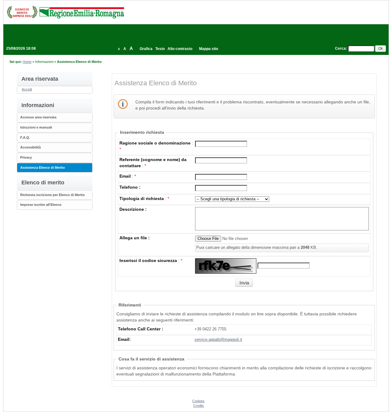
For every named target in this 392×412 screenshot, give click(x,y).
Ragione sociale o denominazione (154, 143)
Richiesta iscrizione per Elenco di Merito (52, 195)
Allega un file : (134, 237)
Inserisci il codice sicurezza (148, 260)
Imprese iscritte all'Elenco (41, 204)
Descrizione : (133, 209)
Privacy (26, 157)
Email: (124, 339)
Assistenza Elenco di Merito (42, 167)
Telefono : (130, 187)
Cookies (198, 401)
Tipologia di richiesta (141, 198)
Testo (160, 49)
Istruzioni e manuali (36, 127)
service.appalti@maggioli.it (218, 339)
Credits (198, 405)
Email (125, 176)
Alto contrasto (180, 49)
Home (27, 62)
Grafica (146, 49)
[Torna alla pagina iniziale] (65, 12)
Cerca (340, 48)
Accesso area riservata (38, 117)
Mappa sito (208, 49)
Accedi (27, 89)
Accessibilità (30, 147)
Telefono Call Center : (140, 328)
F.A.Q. (25, 137)
